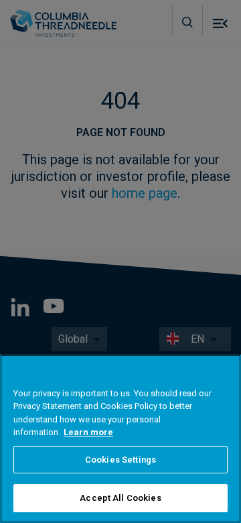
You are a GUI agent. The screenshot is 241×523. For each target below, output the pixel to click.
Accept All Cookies (120, 498)
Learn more (88, 432)
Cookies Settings (120, 460)
